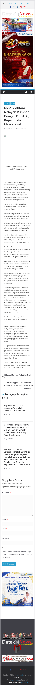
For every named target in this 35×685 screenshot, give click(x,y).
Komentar (6, 492)
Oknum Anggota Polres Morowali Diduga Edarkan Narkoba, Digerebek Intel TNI (17, 385)
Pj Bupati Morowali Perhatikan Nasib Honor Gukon (18, 376)
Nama (5, 519)
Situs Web (5, 538)
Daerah (7, 103)
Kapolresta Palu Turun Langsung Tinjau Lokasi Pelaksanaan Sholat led (14, 408)
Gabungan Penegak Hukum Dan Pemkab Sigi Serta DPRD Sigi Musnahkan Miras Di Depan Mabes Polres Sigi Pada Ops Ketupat (17, 429)
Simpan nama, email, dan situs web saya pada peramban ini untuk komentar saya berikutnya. (17, 554)
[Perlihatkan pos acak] (30, 92)
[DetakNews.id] (4, 92)
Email (4, 529)
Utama (13, 103)
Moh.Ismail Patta (22, 128)
